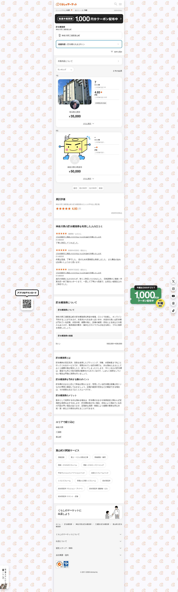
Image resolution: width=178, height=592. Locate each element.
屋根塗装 (61, 457)
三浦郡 (58, 432)
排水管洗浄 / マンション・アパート (70, 488)
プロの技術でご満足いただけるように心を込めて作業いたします (78, 237)
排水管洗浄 (106, 480)
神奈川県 (59, 427)
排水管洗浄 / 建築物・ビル (98, 488)
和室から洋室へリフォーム (86, 480)
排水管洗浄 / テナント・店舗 (68, 496)
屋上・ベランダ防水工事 (79, 457)
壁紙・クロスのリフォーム (67, 465)
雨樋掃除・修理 (100, 457)
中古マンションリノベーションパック (71, 473)
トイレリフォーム (64, 480)
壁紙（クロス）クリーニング (93, 465)
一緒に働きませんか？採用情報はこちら (4, 575)
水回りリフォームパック (99, 473)
